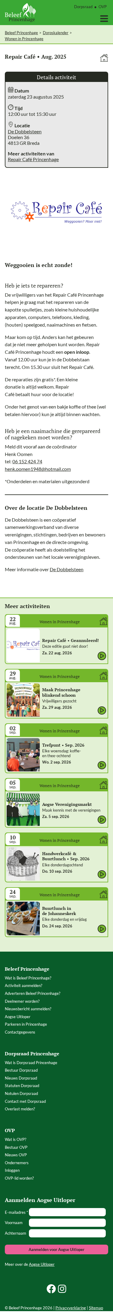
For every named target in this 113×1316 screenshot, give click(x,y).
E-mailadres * (16, 1212)
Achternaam (15, 1233)
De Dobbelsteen (25, 131)
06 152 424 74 (27, 461)
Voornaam (14, 1222)
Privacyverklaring (70, 1307)
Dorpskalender (55, 32)
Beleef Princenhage (21, 32)
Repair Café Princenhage (33, 159)
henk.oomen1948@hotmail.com (38, 469)
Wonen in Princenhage (24, 38)
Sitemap (96, 1307)
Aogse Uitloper (42, 1264)
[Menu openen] (104, 18)
